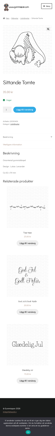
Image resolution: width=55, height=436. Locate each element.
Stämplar (14, 18)
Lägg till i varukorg (24, 109)
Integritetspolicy (10, 411)
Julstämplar (24, 18)
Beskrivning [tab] (8, 137)
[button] (48, 29)
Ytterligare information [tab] (12, 144)
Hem (7, 18)
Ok (28, 432)
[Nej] (52, 426)
